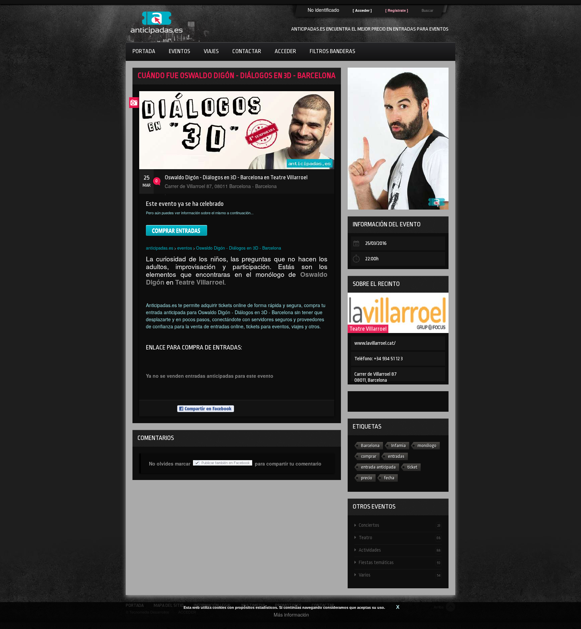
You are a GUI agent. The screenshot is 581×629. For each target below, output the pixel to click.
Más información (291, 614)
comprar (368, 456)
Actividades (399, 550)
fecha (389, 477)
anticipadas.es (159, 248)
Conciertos (399, 525)
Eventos (179, 51)
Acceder (285, 51)
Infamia (398, 445)
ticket (412, 467)
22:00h (372, 259)
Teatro (399, 537)
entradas (396, 456)
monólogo (427, 445)
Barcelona (370, 445)
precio (366, 477)
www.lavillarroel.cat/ (374, 343)
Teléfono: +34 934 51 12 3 (378, 359)
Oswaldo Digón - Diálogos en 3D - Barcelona (238, 248)
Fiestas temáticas (399, 562)
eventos (184, 248)
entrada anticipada (378, 467)
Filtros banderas (332, 51)
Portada (143, 51)
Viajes (211, 51)
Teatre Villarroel (368, 329)
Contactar (246, 51)
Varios (399, 575)
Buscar (427, 10)
